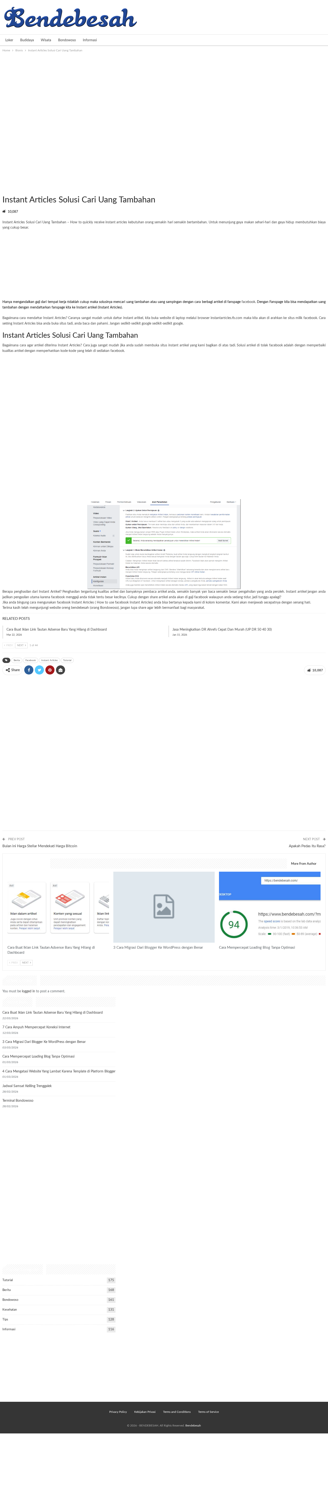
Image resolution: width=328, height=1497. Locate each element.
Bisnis (4, 189)
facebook (248, 302)
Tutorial (8, 189)
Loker (9, 40)
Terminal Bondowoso (17, 1100)
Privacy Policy (118, 1411)
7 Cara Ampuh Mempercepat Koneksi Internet (36, 1027)
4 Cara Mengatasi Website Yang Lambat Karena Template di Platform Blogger (58, 1071)
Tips (5, 1319)
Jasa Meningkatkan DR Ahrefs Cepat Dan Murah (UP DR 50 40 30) (222, 629)
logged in (28, 991)
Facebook (30, 660)
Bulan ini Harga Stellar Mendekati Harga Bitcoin (39, 846)
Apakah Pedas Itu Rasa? (307, 846)
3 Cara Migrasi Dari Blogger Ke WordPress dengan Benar (44, 1042)
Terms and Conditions (177, 1411)
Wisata (46, 40)
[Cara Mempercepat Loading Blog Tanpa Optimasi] (270, 907)
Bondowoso (67, 40)
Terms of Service (208, 1411)
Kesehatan (9, 1309)
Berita (17, 660)
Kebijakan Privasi (145, 1411)
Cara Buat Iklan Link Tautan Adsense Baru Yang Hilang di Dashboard (56, 629)
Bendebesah (193, 1425)
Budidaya (27, 40)
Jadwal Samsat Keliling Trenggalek (27, 1086)
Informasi (90, 40)
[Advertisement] (164, 89)
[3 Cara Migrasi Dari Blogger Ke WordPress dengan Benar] (164, 907)
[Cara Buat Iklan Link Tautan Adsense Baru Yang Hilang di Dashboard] (58, 907)
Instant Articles (49, 660)
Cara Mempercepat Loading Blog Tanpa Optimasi (38, 1056)
